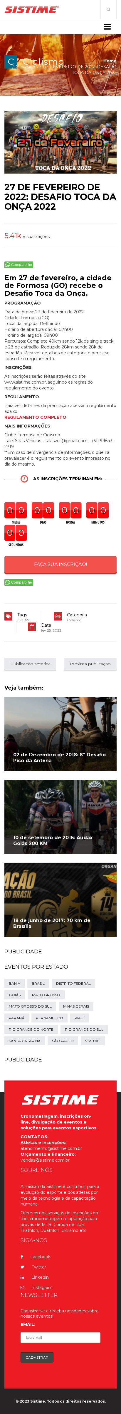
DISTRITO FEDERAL (73, 983)
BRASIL (38, 983)
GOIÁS (23, 620)
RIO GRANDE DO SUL (84, 1029)
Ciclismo (43, 61)
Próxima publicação (90, 663)
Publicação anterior (30, 663)
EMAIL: (28, 1324)
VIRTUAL (92, 1041)
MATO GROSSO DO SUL (30, 1006)
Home (110, 61)
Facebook (40, 1256)
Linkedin (40, 1277)
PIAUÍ (79, 1018)
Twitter (39, 1267)
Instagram (42, 1287)
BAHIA (14, 983)
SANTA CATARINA (25, 1041)
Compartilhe (21, 265)
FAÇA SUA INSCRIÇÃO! (60, 564)
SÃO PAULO (63, 1041)
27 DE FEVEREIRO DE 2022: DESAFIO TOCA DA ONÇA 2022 (60, 197)
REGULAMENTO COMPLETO (35, 417)
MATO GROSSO (46, 995)
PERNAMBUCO (49, 1018)
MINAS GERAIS (76, 1006)
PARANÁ (16, 1018)
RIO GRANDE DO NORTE (31, 1029)
